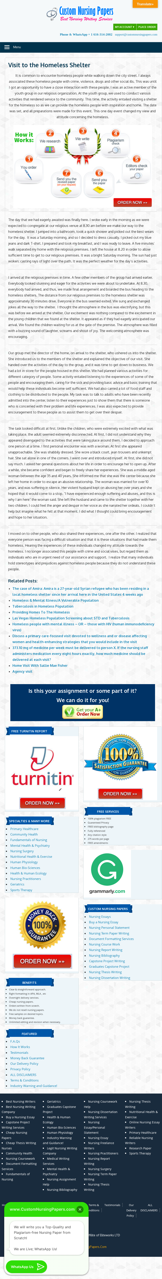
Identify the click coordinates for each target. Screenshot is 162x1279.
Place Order (147, 27)
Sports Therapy (21, 890)
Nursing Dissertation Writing (109, 978)
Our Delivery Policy (24, 1063)
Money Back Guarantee (27, 1058)
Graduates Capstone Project (109, 966)
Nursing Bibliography (104, 955)
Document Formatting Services (111, 939)
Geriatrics (17, 884)
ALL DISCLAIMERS (23, 1075)
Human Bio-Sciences (25, 868)
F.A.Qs (15, 1041)
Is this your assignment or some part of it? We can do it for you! (82, 695)
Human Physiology (24, 862)
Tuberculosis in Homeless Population (42, 606)
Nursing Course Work (104, 944)
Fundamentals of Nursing (28, 840)
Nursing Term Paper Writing (109, 933)
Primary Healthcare (24, 829)
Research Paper (140, 1148)
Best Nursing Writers (20, 1101)
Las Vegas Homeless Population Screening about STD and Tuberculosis (71, 618)
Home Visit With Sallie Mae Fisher (40, 665)
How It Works (20, 1047)
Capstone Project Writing (107, 961)
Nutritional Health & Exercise (31, 856)
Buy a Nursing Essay (103, 922)
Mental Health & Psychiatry (30, 845)
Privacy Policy (20, 1069)
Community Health (24, 834)
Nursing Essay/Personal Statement (94, 1127)
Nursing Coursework (20, 1159)
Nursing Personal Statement (109, 927)
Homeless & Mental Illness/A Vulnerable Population (55, 600)
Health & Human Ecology (28, 873)
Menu (17, 47)
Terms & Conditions (24, 1080)
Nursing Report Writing (105, 950)
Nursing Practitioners (25, 879)
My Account (125, 27)
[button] (80, 1209)
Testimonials (19, 1052)
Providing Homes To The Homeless (41, 612)
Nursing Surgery (22, 851)
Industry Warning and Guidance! (33, 1086)
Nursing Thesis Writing (105, 972)
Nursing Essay (98, 1138)
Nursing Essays (100, 916)
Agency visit (22, 671)
